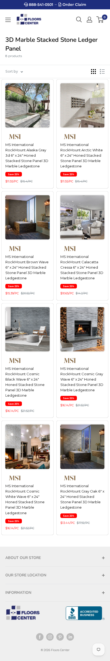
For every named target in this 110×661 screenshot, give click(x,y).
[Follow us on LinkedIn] (70, 637)
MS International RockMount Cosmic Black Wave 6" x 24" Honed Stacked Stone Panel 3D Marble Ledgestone (25, 382)
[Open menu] (8, 20)
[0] (100, 19)
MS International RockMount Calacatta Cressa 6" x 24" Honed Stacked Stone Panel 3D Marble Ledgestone (81, 267)
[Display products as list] (102, 71)
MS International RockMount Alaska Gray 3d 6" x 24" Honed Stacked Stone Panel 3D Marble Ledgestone (26, 155)
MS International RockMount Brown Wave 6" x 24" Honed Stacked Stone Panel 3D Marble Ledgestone (27, 267)
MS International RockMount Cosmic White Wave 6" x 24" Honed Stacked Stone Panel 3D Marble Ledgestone (25, 499)
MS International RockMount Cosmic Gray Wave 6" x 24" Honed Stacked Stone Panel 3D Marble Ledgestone (81, 379)
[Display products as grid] (93, 71)
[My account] (89, 19)
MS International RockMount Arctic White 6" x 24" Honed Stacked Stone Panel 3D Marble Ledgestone (81, 155)
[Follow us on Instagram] (50, 637)
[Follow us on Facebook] (40, 637)
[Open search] (79, 19)
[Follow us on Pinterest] (60, 637)
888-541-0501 (40, 4)
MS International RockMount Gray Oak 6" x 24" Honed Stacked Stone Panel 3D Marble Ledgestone (82, 497)
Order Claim (73, 4)
